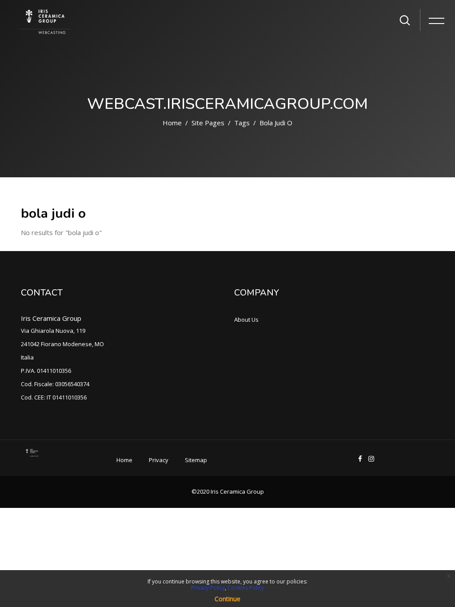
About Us (246, 319)
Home (172, 122)
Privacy (158, 460)
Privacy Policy (208, 587)
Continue (227, 599)
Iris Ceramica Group (51, 318)
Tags (242, 122)
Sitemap (196, 460)
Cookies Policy (246, 587)
